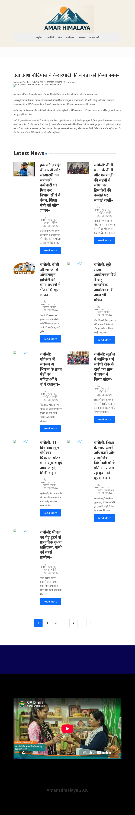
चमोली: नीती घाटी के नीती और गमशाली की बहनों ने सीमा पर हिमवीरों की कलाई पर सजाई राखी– (104, 182)
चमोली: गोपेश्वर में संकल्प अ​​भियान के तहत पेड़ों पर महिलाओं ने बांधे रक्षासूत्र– (51, 369)
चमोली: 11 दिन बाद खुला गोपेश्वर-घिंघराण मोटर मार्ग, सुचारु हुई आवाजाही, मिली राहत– (51, 457)
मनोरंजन (70, 37)
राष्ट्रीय (39, 37)
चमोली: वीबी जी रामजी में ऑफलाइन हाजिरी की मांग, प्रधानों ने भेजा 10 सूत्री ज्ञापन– (50, 279)
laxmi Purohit (23, 82)
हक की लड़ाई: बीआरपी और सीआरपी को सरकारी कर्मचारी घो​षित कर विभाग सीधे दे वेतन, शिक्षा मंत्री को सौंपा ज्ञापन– (50, 187)
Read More (50, 250)
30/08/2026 (50, 225)
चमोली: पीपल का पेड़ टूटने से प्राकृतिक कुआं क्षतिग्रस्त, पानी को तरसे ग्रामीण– (51, 544)
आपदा (46, 569)
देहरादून (46, 222)
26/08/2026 (104, 394)
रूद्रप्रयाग (58, 82)
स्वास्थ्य (82, 37)
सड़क (53, 485)
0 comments (70, 82)
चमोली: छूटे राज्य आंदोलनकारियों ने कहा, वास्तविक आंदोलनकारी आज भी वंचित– (105, 282)
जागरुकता (109, 490)
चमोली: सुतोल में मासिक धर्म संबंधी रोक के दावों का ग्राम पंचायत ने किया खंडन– (104, 366)
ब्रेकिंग (54, 222)
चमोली (100, 212)
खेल (60, 37)
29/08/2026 (104, 215)
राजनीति (50, 37)
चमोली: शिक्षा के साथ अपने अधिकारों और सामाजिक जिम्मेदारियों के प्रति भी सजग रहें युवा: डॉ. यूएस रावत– (104, 460)
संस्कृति (107, 212)
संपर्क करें (94, 37)
